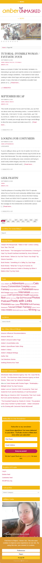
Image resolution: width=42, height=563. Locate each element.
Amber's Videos (6, 349)
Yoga (38, 310)
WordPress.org (7, 481)
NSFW (8, 298)
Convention (14, 286)
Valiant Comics (36, 307)
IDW (2, 292)
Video (3, 310)
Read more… (15, 82)
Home (4, 47)
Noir (3, 297)
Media (7, 62)
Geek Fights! (9, 178)
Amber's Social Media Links (10, 343)
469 (13, 221)
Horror (36, 289)
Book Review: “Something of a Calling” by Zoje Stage (18, 262)
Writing (32, 309)
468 (8, 221)
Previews (6, 304)
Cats (36, 283)
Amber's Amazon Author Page (11, 340)
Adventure (18, 283)
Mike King (4, 395)
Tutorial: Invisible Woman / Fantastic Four (20, 55)
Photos (11, 62)
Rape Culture (15, 304)
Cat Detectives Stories (8, 359)
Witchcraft (16, 310)
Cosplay (25, 286)
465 (31, 220)
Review (24, 304)
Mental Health (22, 295)
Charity (4, 286)
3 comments (6, 88)
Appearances (9, 144)
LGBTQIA (11, 295)
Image (6, 292)
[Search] (40, 233)
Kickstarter (4, 295)
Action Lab (8, 284)
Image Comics (14, 292)
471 (23, 221)
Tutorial (11, 307)
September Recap (12, 96)
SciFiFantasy (34, 304)
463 (21, 220)
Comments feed (7, 477)
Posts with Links (21, 300)
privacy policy (26, 456)
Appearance (27, 283)
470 (18, 221)
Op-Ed (19, 298)
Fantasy (5, 289)
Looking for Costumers (17, 138)
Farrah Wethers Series (16, 289)
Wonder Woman (23, 310)
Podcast (5, 301)
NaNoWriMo (34, 295)
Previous (4, 220)
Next (3, 223)
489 (35, 221)
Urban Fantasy (23, 307)
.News (3, 62)
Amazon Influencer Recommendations (13, 333)
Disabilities (33, 286)
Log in (4, 471)
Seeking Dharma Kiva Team (10, 362)
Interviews (24, 292)
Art (32, 283)
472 (28, 221)
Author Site (4, 356)
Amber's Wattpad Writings (9, 353)
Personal (27, 298)
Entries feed (6, 474)
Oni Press (13, 298)
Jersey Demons (34, 292)
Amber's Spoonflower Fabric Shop (12, 346)
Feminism (27, 289)
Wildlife (9, 310)
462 (16, 220)
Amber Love (4, 64)
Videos (11, 101)
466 (36, 220)
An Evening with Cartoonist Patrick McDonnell (17, 406)
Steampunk (4, 307)
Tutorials (18, 62)
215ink (2, 283)
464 (26, 220)
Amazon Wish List (7, 336)
